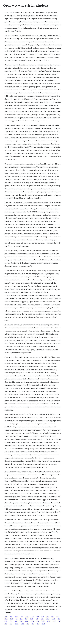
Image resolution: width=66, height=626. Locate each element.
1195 (43, 624)
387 (37, 619)
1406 (53, 619)
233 (47, 616)
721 (59, 619)
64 (16, 619)
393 (27, 616)
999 (38, 624)
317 (59, 621)
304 (6, 621)
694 (6, 624)
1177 (48, 621)
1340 (47, 619)
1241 (16, 616)
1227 (11, 621)
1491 (11, 624)
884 (11, 616)
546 (26, 619)
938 (52, 616)
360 (38, 621)
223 (57, 616)
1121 (42, 619)
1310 (33, 624)
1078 (26, 621)
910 (21, 619)
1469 (6, 616)
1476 (16, 624)
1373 (32, 616)
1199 (6, 619)
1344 (54, 621)
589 (38, 616)
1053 (31, 619)
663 (22, 616)
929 (43, 616)
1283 (43, 621)
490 (28, 624)
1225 (22, 624)
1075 (32, 621)
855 (16, 621)
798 (21, 621)
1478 (11, 619)
